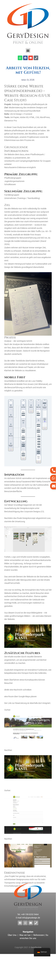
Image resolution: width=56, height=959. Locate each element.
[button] (28, 50)
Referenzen (38, 935)
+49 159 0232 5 (30, 914)
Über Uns (12, 935)
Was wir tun (25, 935)
